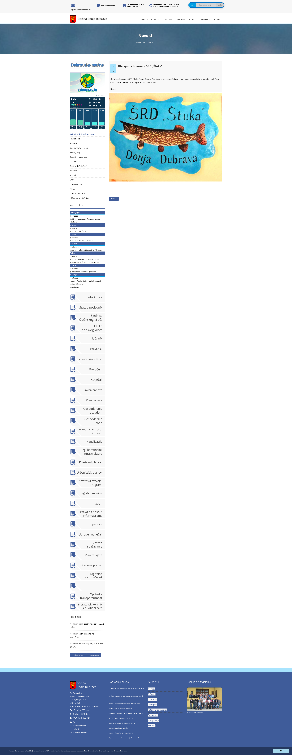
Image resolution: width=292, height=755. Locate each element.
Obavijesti (180, 19)
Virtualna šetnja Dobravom (82, 134)
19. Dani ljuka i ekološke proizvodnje (121, 718)
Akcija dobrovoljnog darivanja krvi (120, 708)
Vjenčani (73, 171)
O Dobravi (167, 19)
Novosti (144, 19)
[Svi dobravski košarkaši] (204, 699)
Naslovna (140, 42)
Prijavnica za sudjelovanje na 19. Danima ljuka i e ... (126, 738)
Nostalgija (74, 143)
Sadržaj (220, 5)
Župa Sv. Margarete (78, 157)
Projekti (192, 19)
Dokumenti (204, 19)
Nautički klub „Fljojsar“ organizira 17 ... (121, 733)
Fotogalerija (75, 139)
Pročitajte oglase (77, 655)
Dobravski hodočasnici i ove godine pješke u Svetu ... (126, 713)
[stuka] (165, 93)
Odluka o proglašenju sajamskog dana (122, 723)
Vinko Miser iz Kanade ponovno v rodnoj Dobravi (125, 704)
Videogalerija (75, 152)
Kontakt (217, 19)
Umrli (72, 180)
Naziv (192, 5)
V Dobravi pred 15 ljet (79, 198)
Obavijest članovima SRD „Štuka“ (140, 66)
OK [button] (281, 751)
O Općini (154, 19)
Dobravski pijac (76, 184)
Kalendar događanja (157, 710)
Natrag (113, 198)
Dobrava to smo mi (78, 193)
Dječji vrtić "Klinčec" (78, 166)
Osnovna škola (76, 161)
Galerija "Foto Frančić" (79, 148)
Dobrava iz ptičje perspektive (118, 728)
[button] (115, 751)
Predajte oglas (94, 655)
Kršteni (73, 175)
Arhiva (72, 189)
